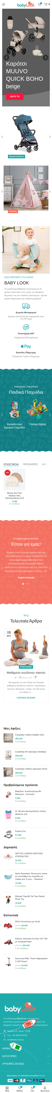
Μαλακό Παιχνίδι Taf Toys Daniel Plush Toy (29, 897)
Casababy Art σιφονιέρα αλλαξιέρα (30, 752)
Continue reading (26, 698)
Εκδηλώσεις (26, 667)
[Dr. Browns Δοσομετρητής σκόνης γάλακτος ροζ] (8, 817)
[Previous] (6, 57)
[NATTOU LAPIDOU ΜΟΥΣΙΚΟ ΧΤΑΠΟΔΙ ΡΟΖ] (8, 860)
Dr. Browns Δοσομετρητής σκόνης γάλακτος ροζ (30, 812)
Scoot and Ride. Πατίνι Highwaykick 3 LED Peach (31, 960)
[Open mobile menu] (3, 4)
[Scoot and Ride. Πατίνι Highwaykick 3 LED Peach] (8, 965)
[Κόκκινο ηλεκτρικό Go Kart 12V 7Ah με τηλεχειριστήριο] (8, 945)
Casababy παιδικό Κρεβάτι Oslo (29, 735)
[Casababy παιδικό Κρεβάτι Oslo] (8, 739)
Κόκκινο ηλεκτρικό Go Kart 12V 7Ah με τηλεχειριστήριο (31, 940)
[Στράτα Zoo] (8, 836)
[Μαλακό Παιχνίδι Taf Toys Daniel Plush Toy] (8, 902)
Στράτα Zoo (20, 831)
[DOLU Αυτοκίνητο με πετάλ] (8, 926)
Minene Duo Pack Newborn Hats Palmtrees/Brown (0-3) (14, 495)
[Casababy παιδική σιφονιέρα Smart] (8, 773)
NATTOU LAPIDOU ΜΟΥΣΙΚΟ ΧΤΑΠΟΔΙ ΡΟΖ (29, 855)
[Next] (45, 57)
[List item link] (26, 1031)
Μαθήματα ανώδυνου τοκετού (26, 672)
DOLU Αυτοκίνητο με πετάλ (27, 921)
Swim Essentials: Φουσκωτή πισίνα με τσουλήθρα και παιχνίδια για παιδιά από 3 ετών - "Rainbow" (31, 876)
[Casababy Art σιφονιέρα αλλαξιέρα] (8, 756)
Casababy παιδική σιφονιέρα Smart (31, 769)
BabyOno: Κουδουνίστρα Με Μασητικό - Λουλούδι (28, 792)
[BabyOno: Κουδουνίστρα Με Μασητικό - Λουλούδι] (8, 797)
